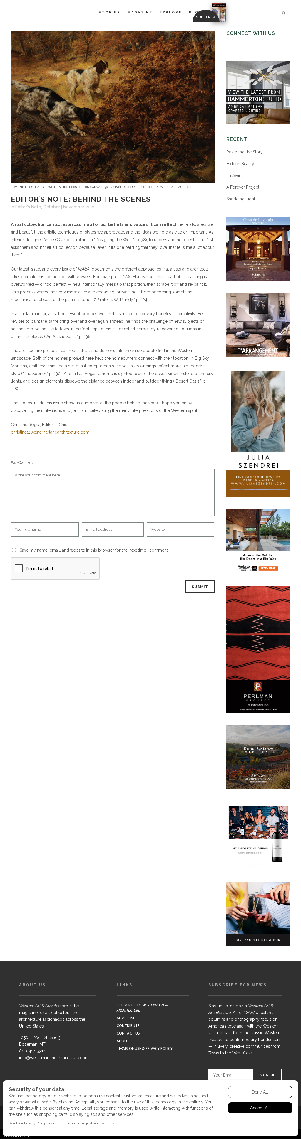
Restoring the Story (244, 152)
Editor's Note (28, 207)
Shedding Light (240, 199)
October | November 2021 (69, 207)
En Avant (234, 175)
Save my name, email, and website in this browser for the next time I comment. (94, 550)
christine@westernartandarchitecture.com (50, 432)
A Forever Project (242, 187)
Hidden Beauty (240, 163)
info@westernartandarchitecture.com (54, 1057)
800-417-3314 (32, 1051)
